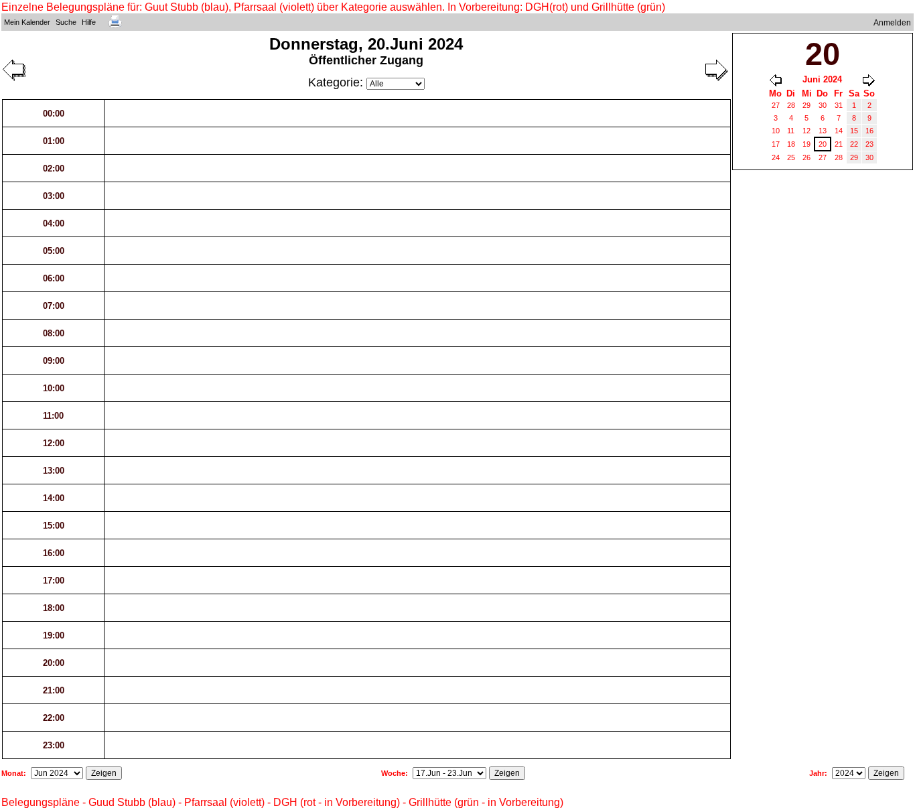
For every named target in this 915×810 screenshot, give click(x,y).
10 (776, 131)
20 (823, 144)
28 (791, 105)
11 (790, 131)
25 (791, 157)
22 (854, 144)
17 (776, 144)
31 (839, 105)
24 (776, 157)
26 (806, 157)
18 (791, 144)
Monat (12, 773)
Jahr (817, 773)
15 (854, 131)
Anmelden (892, 22)
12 (806, 131)
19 (806, 144)
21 (839, 144)
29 (806, 105)
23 (869, 144)
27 (776, 105)
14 (839, 131)
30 (823, 105)
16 (869, 131)
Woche (393, 773)
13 (823, 131)
